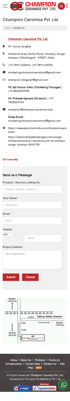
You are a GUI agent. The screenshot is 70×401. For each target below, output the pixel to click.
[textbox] (32, 189)
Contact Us (50, 363)
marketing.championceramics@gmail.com (34, 72)
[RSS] (39, 367)
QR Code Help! (10, 159)
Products (40, 360)
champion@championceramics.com (30, 109)
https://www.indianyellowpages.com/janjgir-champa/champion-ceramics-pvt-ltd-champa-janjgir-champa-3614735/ (37, 140)
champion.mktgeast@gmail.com (28, 80)
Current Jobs (32, 363)
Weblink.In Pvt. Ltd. (50, 379)
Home (7, 28)
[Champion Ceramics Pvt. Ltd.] (33, 7)
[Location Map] (35, 344)
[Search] (61, 6)
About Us (26, 360)
